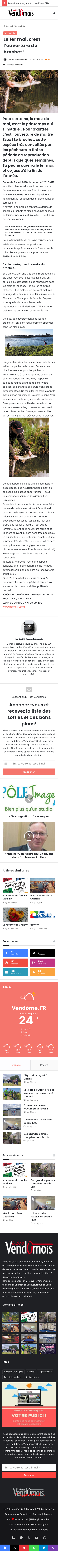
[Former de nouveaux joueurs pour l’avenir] (12, 1110)
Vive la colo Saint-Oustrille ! (41, 897)
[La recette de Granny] (15, 915)
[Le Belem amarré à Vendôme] (47, 1327)
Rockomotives (32, 1377)
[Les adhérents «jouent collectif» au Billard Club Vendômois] (29, 1338)
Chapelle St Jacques (13, 1371)
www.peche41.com (14, 606)
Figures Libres (45, 1371)
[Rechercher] (54, 14)
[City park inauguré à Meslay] (12, 1080)
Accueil (9, 26)
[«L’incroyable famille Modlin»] (15, 885)
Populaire (15, 1065)
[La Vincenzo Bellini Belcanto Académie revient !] (10, 1338)
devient (34, 924)
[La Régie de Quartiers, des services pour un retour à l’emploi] (12, 1094)
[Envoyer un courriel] (26, 59)
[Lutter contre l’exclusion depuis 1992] (12, 1124)
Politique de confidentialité (23, 1529)
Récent (44, 1065)
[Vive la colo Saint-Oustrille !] (42, 885)
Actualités (20, 26)
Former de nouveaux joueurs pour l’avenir (29, 3)
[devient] (42, 915)
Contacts (43, 1529)
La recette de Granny (15, 924)
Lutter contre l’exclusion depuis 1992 (41, 1217)
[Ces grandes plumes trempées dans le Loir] (12, 1138)
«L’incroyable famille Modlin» (15, 897)
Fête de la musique (12, 1377)
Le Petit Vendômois (16, 59)
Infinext (47, 1519)
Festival (30, 1371)
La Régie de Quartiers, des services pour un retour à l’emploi (39, 1093)
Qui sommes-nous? (19, 1524)
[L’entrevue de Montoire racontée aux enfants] (10, 1317)
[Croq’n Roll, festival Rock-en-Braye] (47, 1349)
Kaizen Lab (23, 1519)
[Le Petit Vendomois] (21, 13)
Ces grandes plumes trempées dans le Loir (36, 1135)
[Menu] (4, 14)
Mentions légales (39, 1524)
